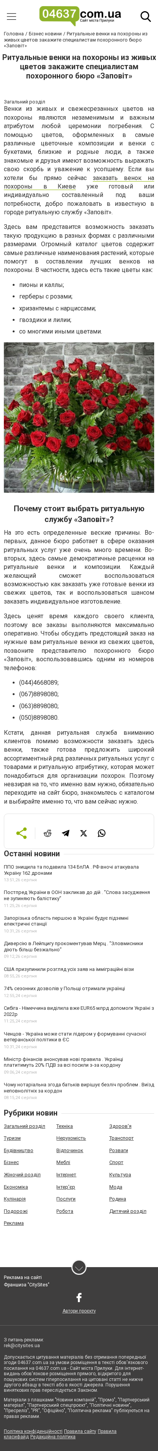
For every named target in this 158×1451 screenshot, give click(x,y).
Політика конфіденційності (33, 1431)
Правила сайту (80, 1431)
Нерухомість (71, 1138)
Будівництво (18, 1150)
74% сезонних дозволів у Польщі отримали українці (64, 988)
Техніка (64, 1126)
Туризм (12, 1138)
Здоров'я (120, 1126)
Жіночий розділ (22, 1174)
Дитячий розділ (127, 1211)
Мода (115, 1187)
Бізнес (11, 1162)
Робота (64, 1211)
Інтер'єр (65, 1187)
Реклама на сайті (23, 1277)
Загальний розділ (24, 1126)
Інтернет (66, 1174)
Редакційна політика (53, 1436)
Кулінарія (15, 1199)
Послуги (66, 1199)
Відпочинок (69, 1150)
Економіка (16, 1187)
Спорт (116, 1162)
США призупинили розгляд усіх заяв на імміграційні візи (69, 969)
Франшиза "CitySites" (26, 1285)
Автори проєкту (79, 1311)
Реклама (14, 1223)
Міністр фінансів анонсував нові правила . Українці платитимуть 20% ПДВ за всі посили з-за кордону (63, 1062)
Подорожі (16, 1211)
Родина (117, 1199)
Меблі (63, 1162)
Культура (120, 1174)
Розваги (118, 1150)
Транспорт (121, 1138)
